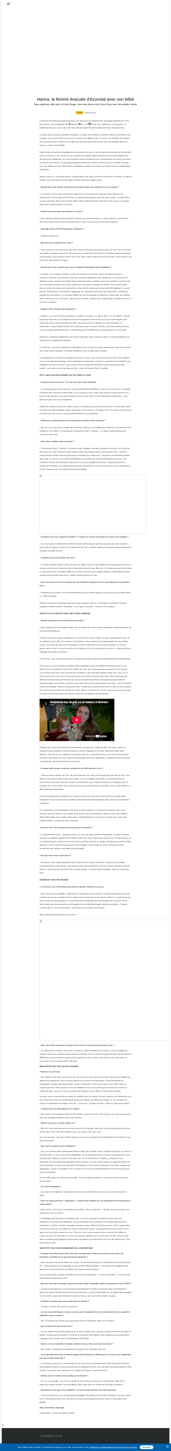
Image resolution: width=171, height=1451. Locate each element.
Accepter (147, 1447)
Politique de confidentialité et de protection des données (113, 1447)
